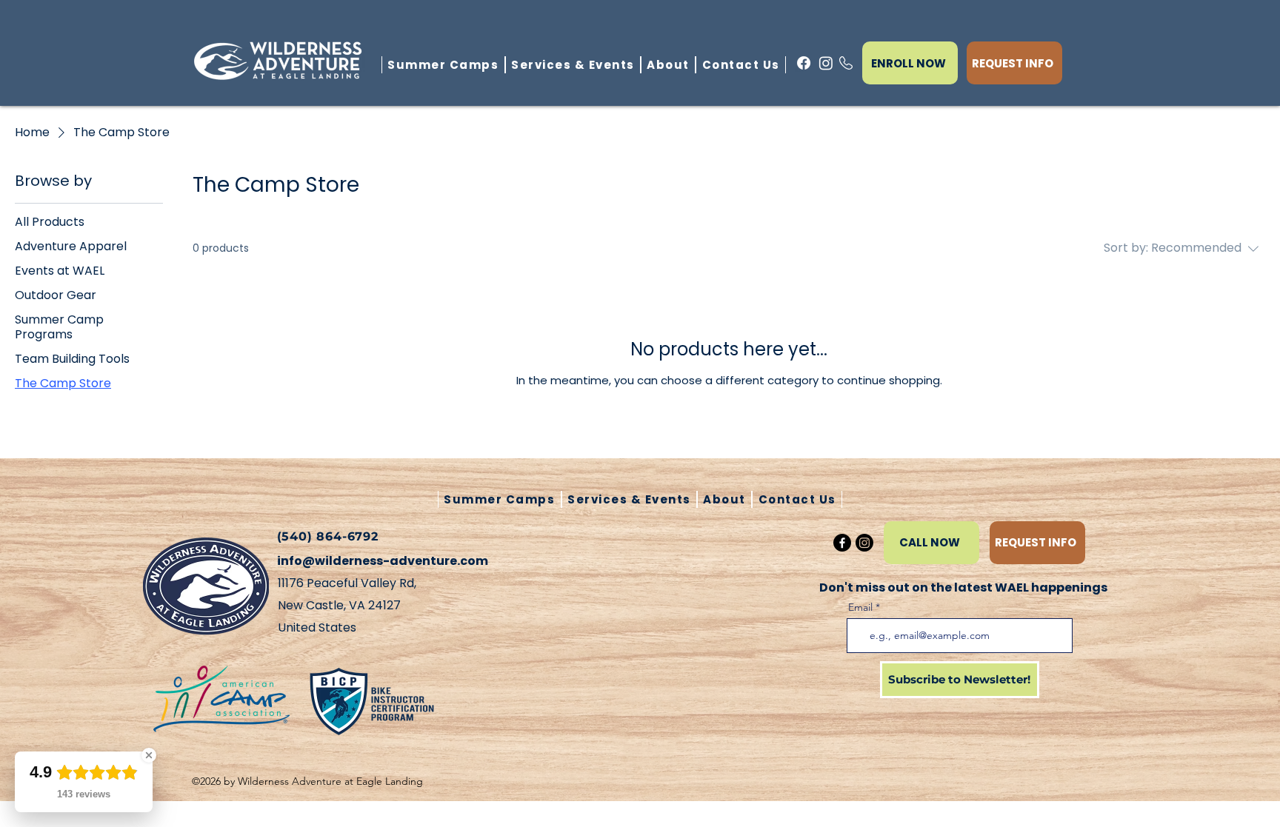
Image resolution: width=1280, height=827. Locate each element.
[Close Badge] (148, 755)
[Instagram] (864, 543)
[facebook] (804, 63)
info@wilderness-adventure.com (382, 560)
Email (860, 607)
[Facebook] (842, 543)
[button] (668, 64)
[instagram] (826, 63)
